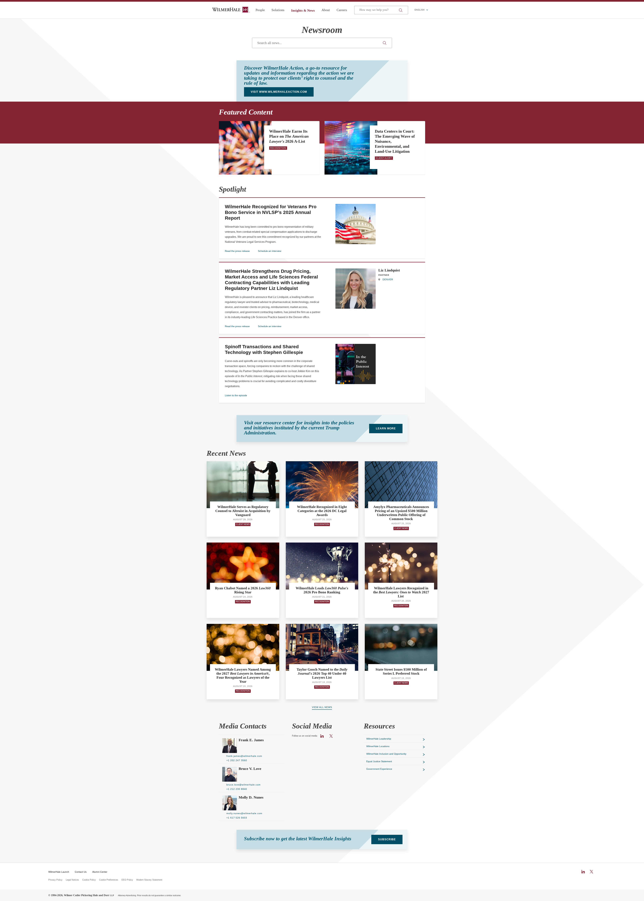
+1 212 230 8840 (236, 789)
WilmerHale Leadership (378, 738)
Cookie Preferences (108, 880)
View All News (322, 707)
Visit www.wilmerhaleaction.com (279, 91)
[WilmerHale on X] (591, 871)
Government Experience (379, 769)
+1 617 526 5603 (236, 817)
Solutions (278, 10)
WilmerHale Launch (58, 871)
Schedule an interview (269, 251)
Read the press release (237, 251)
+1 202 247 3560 (236, 760)
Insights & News (303, 10)
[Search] (385, 43)
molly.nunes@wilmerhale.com (244, 813)
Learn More (386, 428)
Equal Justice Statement (379, 761)
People (260, 10)
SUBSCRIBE (387, 839)
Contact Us (81, 871)
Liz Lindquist (389, 270)
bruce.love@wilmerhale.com (243, 784)
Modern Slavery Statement (149, 880)
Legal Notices (72, 880)
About (325, 10)
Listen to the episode (236, 395)
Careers (342, 10)
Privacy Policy (55, 880)
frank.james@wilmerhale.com (244, 756)
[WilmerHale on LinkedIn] (583, 871)
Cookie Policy (89, 880)
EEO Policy (127, 880)
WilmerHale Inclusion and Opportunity (386, 753)
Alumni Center (99, 871)
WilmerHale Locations (377, 746)
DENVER (387, 279)
